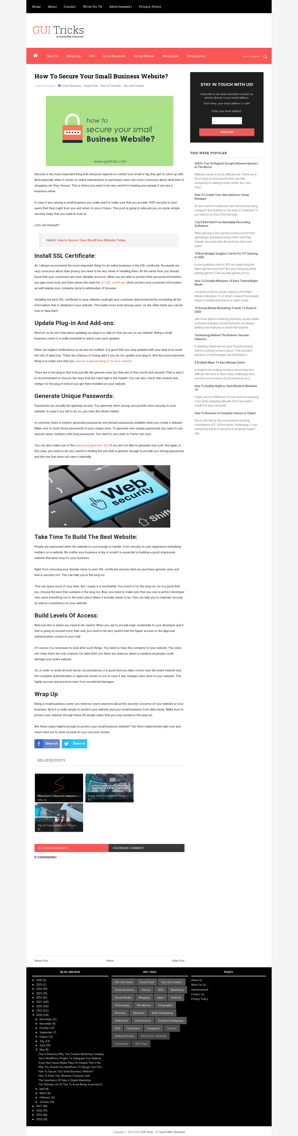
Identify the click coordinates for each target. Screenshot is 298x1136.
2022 (39, 997)
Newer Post (41, 960)
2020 (39, 1006)
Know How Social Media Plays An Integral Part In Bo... (71, 1062)
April (42, 1088)
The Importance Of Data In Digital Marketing (64, 1080)
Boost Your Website (153, 1036)
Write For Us (92, 6)
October (45, 1027)
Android (176, 997)
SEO (92, 56)
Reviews (120, 1012)
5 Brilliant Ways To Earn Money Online (220, 362)
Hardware (133, 1028)
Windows (139, 1012)
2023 (39, 993)
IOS (117, 1028)
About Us (196, 980)
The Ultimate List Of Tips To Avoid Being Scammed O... (72, 1084)
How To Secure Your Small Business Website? (66, 1071)
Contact (70, 6)
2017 (39, 1106)
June (43, 1045)
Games (172, 1028)
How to (145, 989)
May (42, 1049)
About (52, 6)
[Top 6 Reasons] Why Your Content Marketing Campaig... (72, 1054)
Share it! (52, 743)
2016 (39, 1110)
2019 (39, 1010)
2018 (39, 1015)
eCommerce (143, 1020)
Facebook (121, 1043)
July (42, 1041)
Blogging (74, 56)
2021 (39, 1001)
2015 (39, 1114)
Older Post (178, 960)
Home (36, 6)
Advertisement (120, 6)
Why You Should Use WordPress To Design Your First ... (72, 1067)
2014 (39, 1119)
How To (52, 56)
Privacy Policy (150, 6)
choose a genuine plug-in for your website (103, 361)
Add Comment (45, 85)
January (45, 1101)
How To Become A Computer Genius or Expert (225, 413)
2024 (39, 988)
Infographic (196, 56)
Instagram (153, 1028)
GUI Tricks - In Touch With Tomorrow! (163, 1132)
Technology (122, 1005)
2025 (39, 984)
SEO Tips (141, 1043)
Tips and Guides (133, 85)
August (43, 1036)
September (46, 1032)
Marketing (177, 989)
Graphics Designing (170, 1020)
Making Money (124, 1036)
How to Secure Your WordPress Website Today (91, 240)
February (45, 1097)
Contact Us (197, 994)
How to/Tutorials (110, 85)
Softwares (121, 1020)
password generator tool (92, 445)
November (46, 1023)
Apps (160, 997)
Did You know (123, 982)
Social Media (144, 56)
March (44, 1093)
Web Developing (162, 1012)
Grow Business (114, 56)
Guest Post (91, 85)
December (46, 1019)
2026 (39, 980)
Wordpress (170, 56)
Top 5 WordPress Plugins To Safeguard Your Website (70, 1058)
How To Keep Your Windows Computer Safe (64, 1075)
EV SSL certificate (113, 282)
